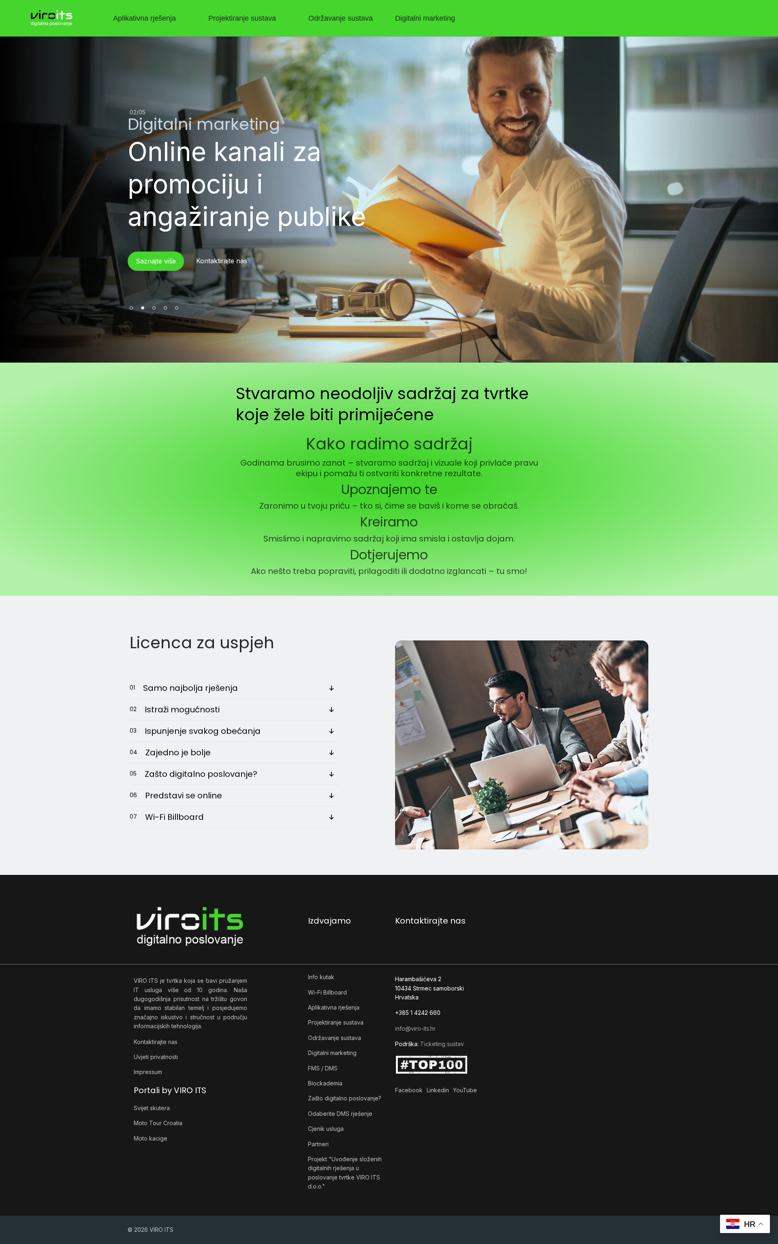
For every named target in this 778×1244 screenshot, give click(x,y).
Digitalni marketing (425, 18)
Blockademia (325, 1083)
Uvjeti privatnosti (156, 1056)
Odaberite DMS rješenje (340, 1113)
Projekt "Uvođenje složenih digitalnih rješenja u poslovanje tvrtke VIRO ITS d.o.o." (345, 1173)
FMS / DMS (323, 1068)
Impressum (148, 1071)
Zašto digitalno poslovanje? (344, 1098)
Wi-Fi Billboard (327, 992)
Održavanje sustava (340, 18)
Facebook (409, 1090)
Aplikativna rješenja (144, 18)
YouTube (465, 1090)
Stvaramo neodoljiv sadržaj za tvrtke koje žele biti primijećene (382, 404)
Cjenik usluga (326, 1128)
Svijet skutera (152, 1107)
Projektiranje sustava (242, 18)
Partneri (318, 1144)
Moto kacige (150, 1138)
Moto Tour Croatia (158, 1122)
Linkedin (438, 1090)
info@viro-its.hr (415, 1028)
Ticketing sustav (442, 1043)
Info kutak (321, 976)
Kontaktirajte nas (155, 1041)
